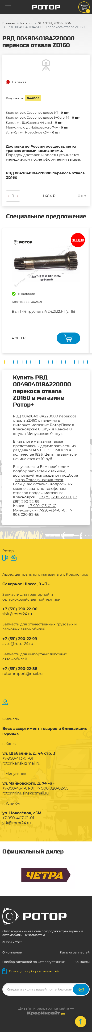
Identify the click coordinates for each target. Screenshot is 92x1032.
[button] (4, 362)
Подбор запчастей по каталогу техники (33, 962)
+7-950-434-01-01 (52, 510)
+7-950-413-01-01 (42, 506)
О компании (12, 952)
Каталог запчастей (75, 952)
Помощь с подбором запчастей (34, 971)
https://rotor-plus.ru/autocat (39, 480)
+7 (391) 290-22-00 (55, 497)
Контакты (82, 962)
